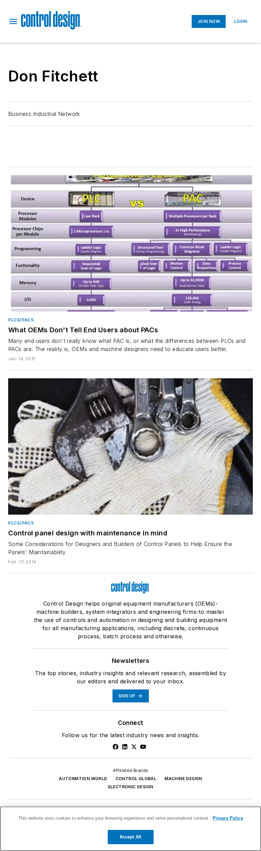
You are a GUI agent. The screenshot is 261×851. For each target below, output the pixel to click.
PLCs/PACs (21, 319)
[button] (13, 21)
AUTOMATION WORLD (83, 778)
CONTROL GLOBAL (136, 778)
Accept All (130, 836)
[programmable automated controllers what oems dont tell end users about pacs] (130, 243)
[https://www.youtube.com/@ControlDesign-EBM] (143, 746)
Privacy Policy (228, 818)
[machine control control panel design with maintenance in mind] (130, 446)
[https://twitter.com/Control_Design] (133, 746)
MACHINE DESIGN (183, 778)
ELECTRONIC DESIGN (130, 786)
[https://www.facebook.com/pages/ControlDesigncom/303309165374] (115, 746)
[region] (130, 828)
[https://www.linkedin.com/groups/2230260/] (124, 746)
